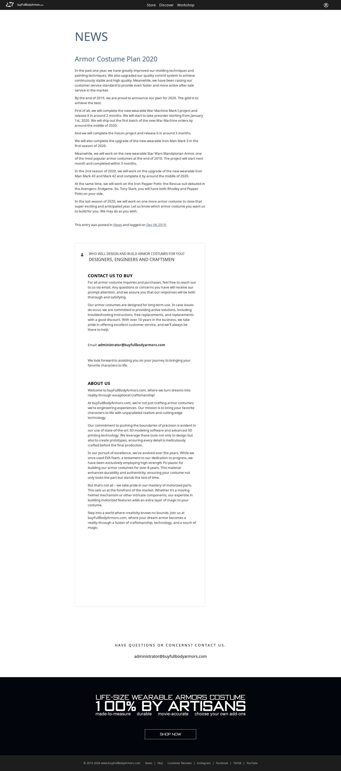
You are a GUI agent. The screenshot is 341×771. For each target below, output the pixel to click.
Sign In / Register (326, 5)
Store (151, 5)
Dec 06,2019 (156, 224)
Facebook (222, 763)
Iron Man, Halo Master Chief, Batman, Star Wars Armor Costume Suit (138, 266)
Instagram (204, 763)
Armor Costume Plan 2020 (116, 58)
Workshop (185, 5)
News (91, 36)
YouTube (252, 763)
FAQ (160, 763)
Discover (166, 5)
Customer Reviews (180, 763)
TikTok (237, 763)
